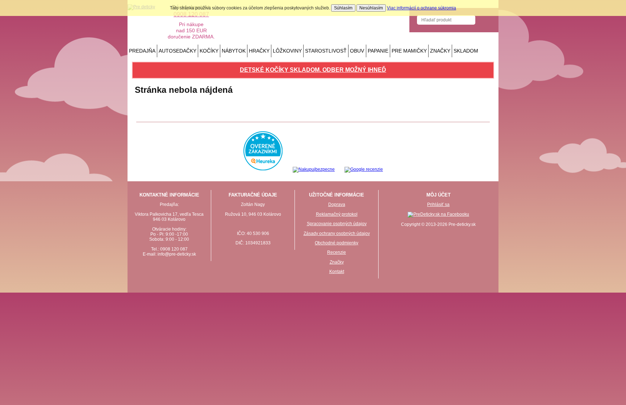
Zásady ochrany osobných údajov (337, 233)
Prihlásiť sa (438, 204)
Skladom (466, 51)
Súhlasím (343, 8)
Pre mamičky (409, 51)
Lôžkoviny (287, 51)
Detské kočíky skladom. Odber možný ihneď (313, 70)
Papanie (378, 51)
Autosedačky (177, 51)
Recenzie (336, 252)
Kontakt (336, 271)
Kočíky (209, 51)
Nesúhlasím (371, 8)
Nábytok (234, 51)
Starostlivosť (326, 51)
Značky (440, 51)
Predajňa (142, 51)
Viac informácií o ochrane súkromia (421, 8)
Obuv (357, 51)
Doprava (336, 204)
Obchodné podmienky (336, 242)
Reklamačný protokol (337, 214)
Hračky (259, 51)
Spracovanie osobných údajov (337, 223)
